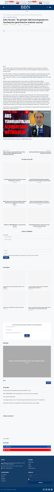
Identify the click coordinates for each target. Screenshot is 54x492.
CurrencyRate (6, 438)
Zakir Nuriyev (29, 139)
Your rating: (5, 234)
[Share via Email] (32, 147)
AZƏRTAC (10, 74)
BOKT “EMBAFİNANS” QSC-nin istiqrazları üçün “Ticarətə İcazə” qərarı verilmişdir (20, 393)
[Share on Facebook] (15, 147)
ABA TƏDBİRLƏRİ (22, 139)
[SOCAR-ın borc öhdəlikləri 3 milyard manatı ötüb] (14, 298)
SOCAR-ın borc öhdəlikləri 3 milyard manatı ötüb (13, 307)
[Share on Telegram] (29, 147)
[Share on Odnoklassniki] (24, 147)
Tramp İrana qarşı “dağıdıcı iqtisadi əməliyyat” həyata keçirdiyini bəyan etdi (38, 287)
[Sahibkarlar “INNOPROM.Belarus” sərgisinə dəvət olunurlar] (14, 215)
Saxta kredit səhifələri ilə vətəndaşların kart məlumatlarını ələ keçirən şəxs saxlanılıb (21, 403)
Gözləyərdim (9, 329)
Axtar (4, 380)
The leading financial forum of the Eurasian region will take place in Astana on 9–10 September (24, 399)
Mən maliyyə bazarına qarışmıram (14, 332)
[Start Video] (27, 124)
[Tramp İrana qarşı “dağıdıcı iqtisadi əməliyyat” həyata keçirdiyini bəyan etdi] (39, 277)
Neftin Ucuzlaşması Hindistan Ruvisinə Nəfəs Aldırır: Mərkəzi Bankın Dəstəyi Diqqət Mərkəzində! (39, 308)
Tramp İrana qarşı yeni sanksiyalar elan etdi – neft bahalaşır (13, 287)
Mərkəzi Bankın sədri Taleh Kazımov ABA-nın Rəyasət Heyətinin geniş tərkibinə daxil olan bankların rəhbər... (14, 203)
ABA (4, 139)
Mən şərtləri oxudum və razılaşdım (36, 479)
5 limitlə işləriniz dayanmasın (9, 396)
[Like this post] (11, 147)
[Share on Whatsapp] (26, 147)
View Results (27, 337)
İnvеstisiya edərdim (11, 326)
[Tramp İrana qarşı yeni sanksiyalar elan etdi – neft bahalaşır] (14, 277)
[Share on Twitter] (18, 147)
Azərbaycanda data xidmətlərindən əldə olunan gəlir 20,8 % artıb (17, 390)
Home (4, 14)
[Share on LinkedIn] (21, 147)
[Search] (47, 7)
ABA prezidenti (15, 139)
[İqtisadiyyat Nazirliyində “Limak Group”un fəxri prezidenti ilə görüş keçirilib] (39, 215)
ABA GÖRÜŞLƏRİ (8, 139)
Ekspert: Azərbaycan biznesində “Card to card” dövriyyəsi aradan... (27, 361)
